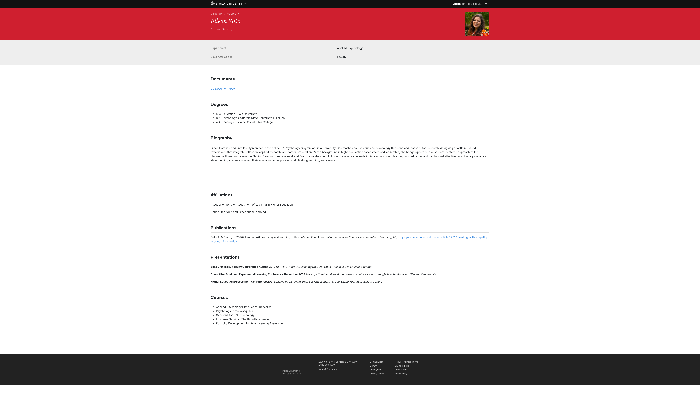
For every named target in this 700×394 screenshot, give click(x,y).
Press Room (401, 369)
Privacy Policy (377, 373)
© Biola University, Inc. (292, 371)
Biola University (231, 3)
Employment (376, 369)
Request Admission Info (406, 362)
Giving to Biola (402, 366)
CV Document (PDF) (223, 88)
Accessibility (401, 373)
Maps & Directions (327, 369)
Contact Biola (376, 362)
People (231, 13)
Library (373, 366)
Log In (457, 3)
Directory (217, 13)
